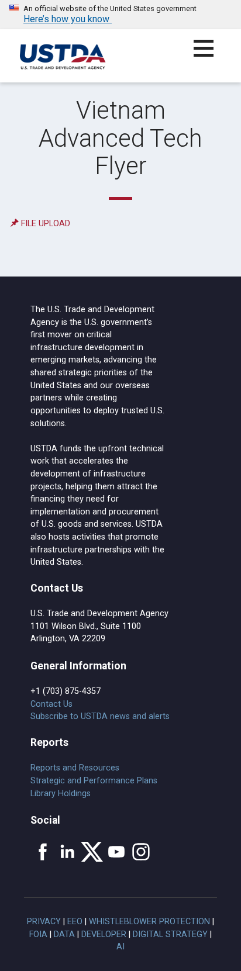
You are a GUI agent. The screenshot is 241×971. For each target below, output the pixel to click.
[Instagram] (141, 851)
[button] (210, 55)
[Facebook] (42, 851)
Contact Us (51, 704)
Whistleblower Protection (149, 922)
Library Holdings (60, 794)
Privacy (44, 922)
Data (64, 934)
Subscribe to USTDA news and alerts (100, 716)
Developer (103, 934)
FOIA (38, 934)
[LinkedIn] (67, 851)
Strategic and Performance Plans (93, 781)
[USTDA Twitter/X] (92, 851)
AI (120, 947)
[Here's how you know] (120, 14)
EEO (74, 922)
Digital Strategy (170, 934)
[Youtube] (116, 851)
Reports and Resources (74, 768)
